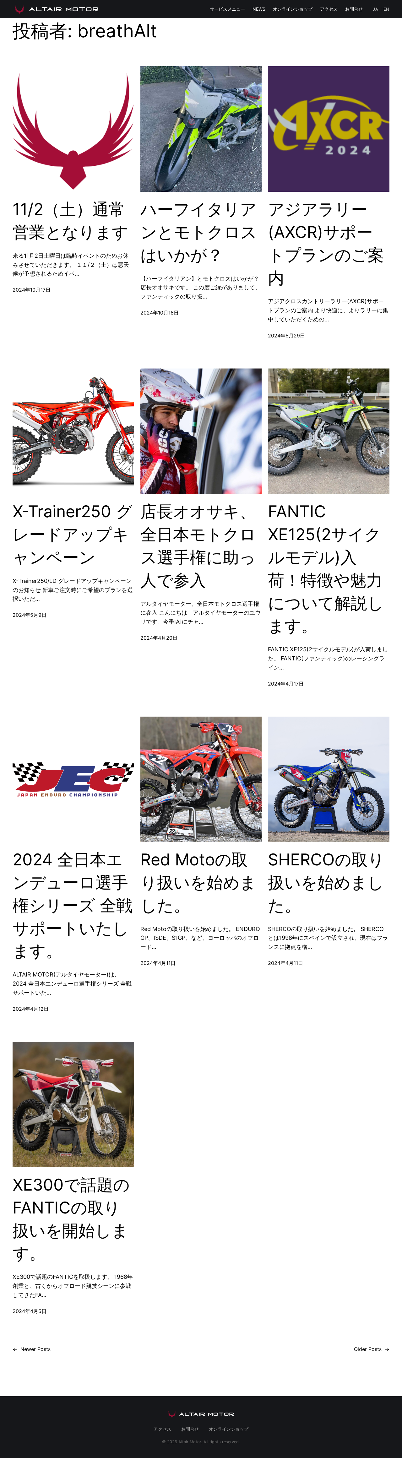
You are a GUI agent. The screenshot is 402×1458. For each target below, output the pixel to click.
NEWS (259, 9)
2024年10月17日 (32, 290)
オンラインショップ (292, 9)
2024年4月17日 (286, 684)
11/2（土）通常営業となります (70, 220)
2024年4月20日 (158, 638)
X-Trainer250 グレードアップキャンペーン (73, 534)
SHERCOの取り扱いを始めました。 (326, 882)
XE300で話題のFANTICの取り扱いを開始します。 (71, 1219)
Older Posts (371, 1349)
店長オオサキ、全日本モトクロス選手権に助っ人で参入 (198, 546)
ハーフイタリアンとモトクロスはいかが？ (198, 232)
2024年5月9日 (29, 615)
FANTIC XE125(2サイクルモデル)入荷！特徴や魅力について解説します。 (326, 569)
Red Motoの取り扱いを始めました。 (198, 882)
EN (386, 9)
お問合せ (354, 9)
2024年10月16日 (159, 312)
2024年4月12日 (31, 1009)
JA (375, 9)
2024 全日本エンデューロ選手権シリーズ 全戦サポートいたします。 (73, 905)
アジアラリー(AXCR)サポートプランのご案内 (326, 243)
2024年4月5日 (29, 1311)
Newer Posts (32, 1349)
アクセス (329, 9)
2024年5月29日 (286, 335)
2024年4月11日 (158, 963)
